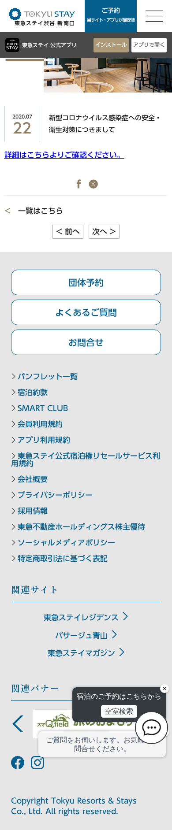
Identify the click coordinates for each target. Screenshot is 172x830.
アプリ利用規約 (44, 440)
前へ (68, 231)
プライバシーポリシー (55, 495)
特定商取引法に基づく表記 (63, 558)
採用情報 (33, 511)
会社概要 (33, 479)
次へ (104, 231)
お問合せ (86, 342)
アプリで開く (149, 44)
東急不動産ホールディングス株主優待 (81, 526)
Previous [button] (17, 723)
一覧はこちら (40, 211)
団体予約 (86, 282)
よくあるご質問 (86, 312)
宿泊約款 (33, 392)
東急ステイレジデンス (81, 617)
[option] (86, 724)
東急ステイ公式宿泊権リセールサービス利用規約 (85, 459)
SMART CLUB (43, 408)
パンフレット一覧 (48, 376)
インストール (111, 44)
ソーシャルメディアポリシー (66, 542)
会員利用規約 (40, 424)
